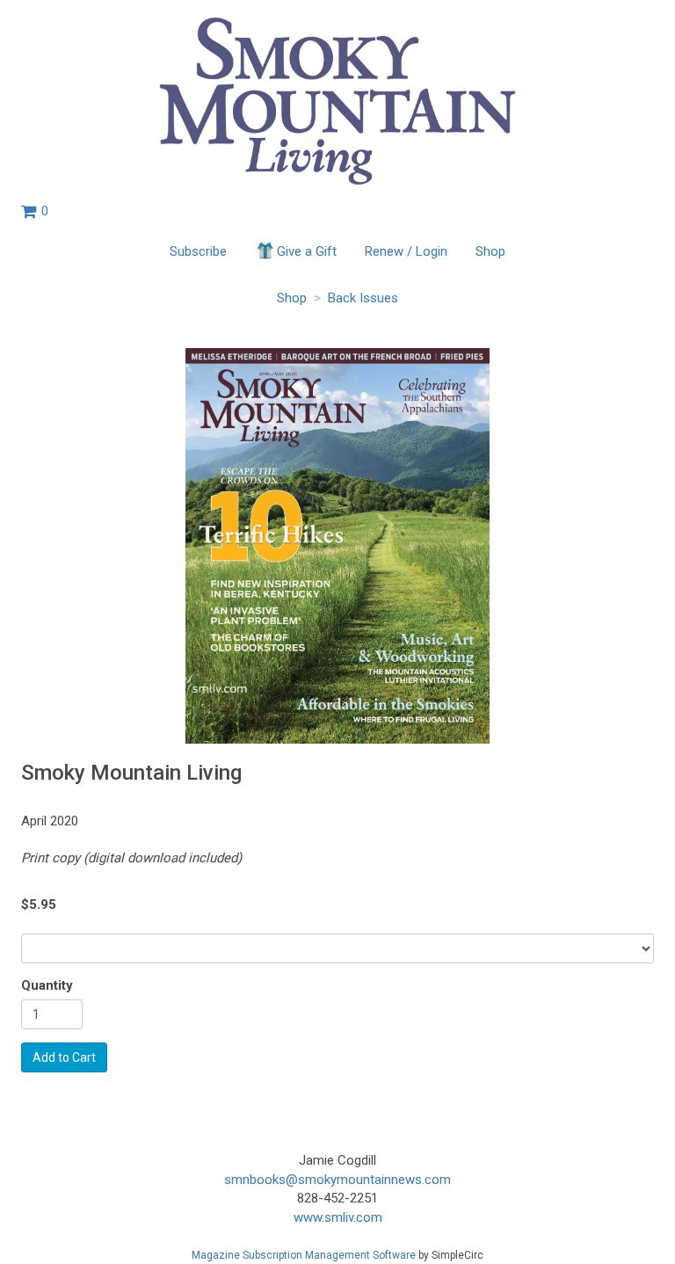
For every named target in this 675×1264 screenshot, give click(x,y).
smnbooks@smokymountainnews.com (337, 1180)
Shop (490, 251)
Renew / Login (406, 251)
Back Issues (363, 298)
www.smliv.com (338, 1217)
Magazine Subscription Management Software (304, 1255)
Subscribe (198, 251)
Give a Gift (307, 251)
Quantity (47, 985)
